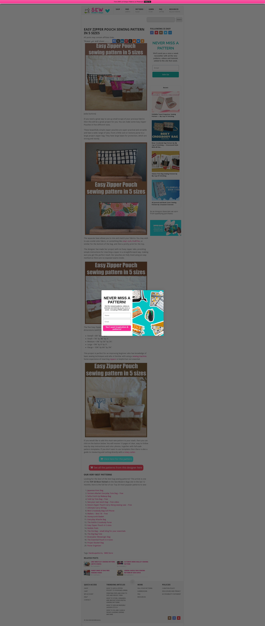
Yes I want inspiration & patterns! (117, 328)
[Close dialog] (161, 293)
